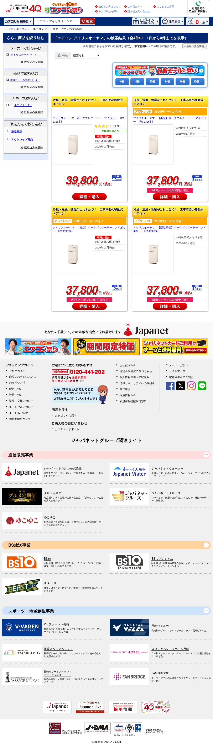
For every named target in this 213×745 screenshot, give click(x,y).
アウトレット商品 (22, 139)
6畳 (122, 81)
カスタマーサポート (67, 429)
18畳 (182, 81)
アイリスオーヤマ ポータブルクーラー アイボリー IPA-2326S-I (89, 119)
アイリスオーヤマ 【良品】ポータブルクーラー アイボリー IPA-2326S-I (89, 229)
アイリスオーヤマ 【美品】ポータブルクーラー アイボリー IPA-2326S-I (169, 119)
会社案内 (125, 365)
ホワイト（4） (23, 105)
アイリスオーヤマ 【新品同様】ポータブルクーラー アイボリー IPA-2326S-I (169, 229)
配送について (17, 389)
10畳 (152, 81)
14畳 (167, 81)
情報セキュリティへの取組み (137, 383)
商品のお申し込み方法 (22, 377)
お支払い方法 (17, 383)
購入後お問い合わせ (139, 11)
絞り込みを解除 (33, 62)
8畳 (137, 81)
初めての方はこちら (109, 6)
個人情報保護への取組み (134, 377)
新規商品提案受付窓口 (133, 401)
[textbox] (57, 21)
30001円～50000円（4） (25, 80)
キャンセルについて (21, 407)
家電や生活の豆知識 (181, 377)
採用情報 (125, 395)
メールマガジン (178, 365)
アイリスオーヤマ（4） (24, 55)
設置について (17, 395)
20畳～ (197, 81)
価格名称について (20, 419)
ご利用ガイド (135, 6)
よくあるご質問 (165, 6)
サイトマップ (177, 371)
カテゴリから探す (108, 11)
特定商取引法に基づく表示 (136, 371)
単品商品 (16, 131)
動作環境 (125, 389)
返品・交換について (21, 401)
